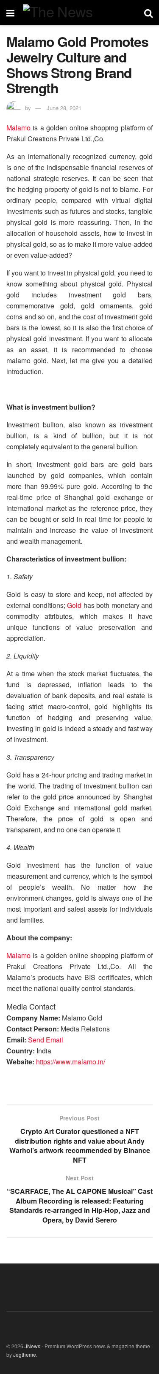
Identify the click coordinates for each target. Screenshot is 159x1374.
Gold (74, 605)
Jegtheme (24, 1354)
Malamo (18, 127)
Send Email (45, 1040)
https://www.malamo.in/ (70, 1061)
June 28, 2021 (64, 108)
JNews (32, 1346)
